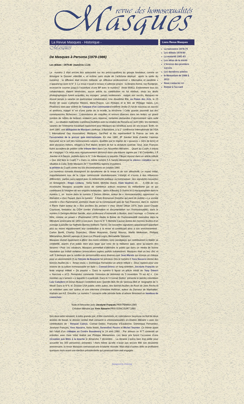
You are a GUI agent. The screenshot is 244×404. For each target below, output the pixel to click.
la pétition (55, 167)
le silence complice (141, 160)
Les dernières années (176, 71)
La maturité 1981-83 (175, 56)
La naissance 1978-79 (176, 49)
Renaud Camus (79, 324)
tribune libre (90, 148)
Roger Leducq (75, 183)
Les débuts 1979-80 (174, 52)
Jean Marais (127, 255)
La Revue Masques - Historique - (76, 42)
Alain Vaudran (126, 183)
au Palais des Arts (140, 99)
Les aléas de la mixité (175, 60)
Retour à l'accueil (173, 87)
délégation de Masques (78, 129)
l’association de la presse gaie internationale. (76, 137)
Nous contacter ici (174, 83)
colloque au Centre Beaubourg (84, 331)
